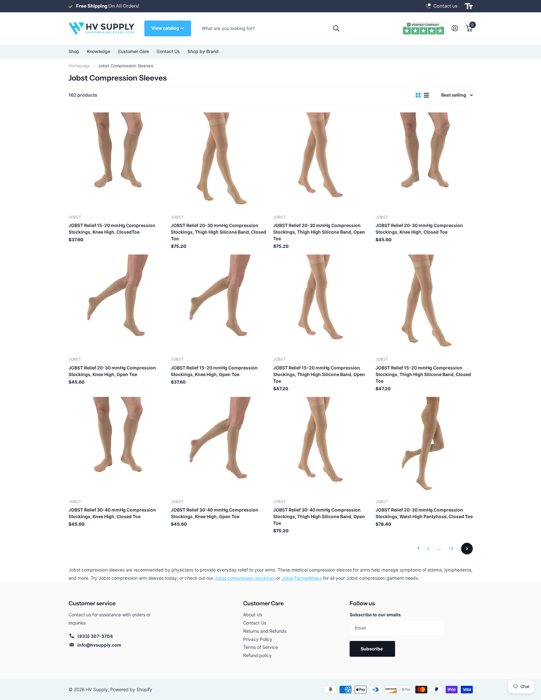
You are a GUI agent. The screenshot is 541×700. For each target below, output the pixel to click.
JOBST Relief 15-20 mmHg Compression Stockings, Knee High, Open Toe (214, 371)
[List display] (426, 95)
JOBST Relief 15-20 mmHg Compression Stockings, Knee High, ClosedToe (112, 229)
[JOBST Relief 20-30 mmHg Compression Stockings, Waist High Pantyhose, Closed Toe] (424, 445)
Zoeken (336, 28)
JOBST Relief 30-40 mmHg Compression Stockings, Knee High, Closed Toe (112, 513)
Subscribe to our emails (375, 614)
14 (451, 548)
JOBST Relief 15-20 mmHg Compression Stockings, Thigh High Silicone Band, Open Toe (319, 374)
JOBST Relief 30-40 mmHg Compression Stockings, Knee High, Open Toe (214, 513)
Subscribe (372, 648)
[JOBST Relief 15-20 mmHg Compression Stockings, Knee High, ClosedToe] (117, 161)
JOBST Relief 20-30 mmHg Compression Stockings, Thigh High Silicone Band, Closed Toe (218, 232)
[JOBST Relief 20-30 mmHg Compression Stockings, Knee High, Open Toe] (117, 303)
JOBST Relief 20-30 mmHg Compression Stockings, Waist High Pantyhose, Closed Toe (424, 513)
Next (467, 548)
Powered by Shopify (131, 689)
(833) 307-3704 (95, 636)
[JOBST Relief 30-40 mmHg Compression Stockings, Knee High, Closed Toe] (117, 445)
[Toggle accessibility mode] (469, 6)
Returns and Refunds (264, 631)
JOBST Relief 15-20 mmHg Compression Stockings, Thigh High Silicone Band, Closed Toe (423, 374)
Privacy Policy (257, 639)
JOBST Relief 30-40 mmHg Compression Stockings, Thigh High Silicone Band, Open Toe (319, 516)
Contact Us (168, 51)
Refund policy (257, 655)
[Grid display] (418, 95)
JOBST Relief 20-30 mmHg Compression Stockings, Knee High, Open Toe (112, 371)
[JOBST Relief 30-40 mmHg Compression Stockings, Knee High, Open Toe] (219, 445)
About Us (252, 614)
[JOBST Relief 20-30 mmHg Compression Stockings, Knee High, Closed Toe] (424, 161)
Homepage (79, 65)
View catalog (165, 28)
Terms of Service (260, 647)
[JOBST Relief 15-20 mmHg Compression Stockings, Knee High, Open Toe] (219, 303)
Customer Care (263, 603)
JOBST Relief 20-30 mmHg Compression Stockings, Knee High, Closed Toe (419, 229)
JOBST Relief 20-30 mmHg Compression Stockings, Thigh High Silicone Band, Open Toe (319, 232)
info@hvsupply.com (99, 645)
